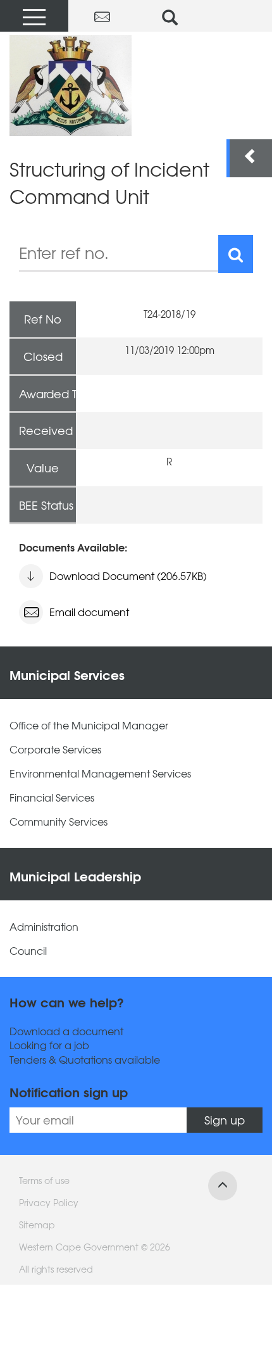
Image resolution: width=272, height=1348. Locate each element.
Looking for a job (49, 1045)
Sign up (224, 1119)
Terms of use (44, 1180)
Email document (89, 611)
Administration (43, 926)
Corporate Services (55, 749)
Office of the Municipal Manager (88, 725)
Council (28, 950)
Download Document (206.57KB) (128, 575)
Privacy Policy (48, 1202)
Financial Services (51, 797)
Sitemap (37, 1224)
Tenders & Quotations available (84, 1059)
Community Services (58, 821)
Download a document (66, 1031)
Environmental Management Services (100, 773)
